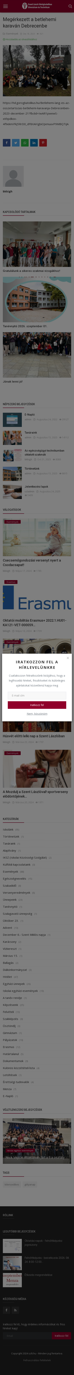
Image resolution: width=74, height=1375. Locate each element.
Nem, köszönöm (37, 713)
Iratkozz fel (37, 705)
